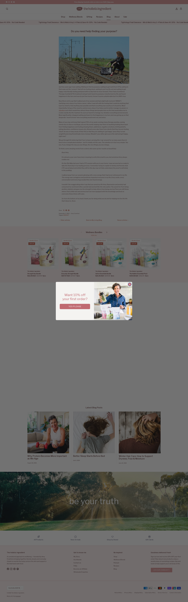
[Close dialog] (129, 284)
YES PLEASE (75, 306)
